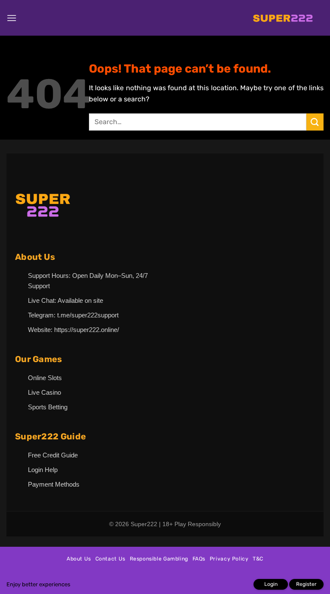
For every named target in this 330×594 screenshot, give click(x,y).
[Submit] (315, 121)
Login (271, 584)
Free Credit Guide (53, 455)
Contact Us (110, 559)
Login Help (43, 469)
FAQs (198, 559)
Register (306, 584)
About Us (79, 559)
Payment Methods (53, 484)
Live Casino (44, 392)
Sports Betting (47, 407)
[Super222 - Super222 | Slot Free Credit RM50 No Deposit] (283, 18)
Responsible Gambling (159, 559)
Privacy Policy (229, 559)
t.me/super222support (88, 315)
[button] (11, 17)
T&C (258, 559)
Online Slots (45, 377)
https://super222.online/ (86, 329)
